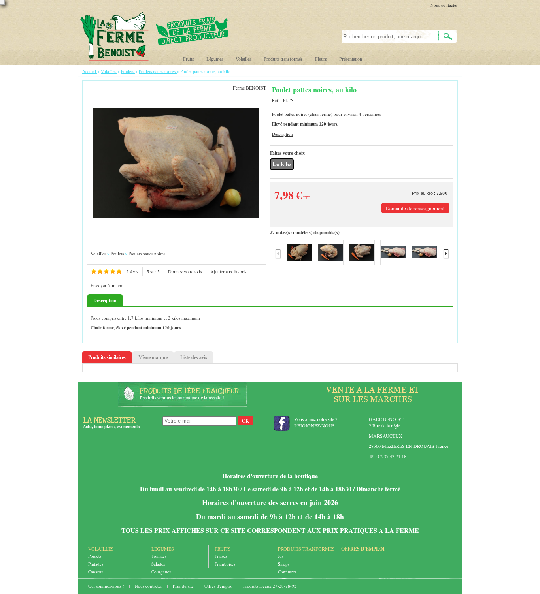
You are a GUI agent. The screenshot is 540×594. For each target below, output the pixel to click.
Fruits (188, 59)
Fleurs (321, 59)
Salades (158, 564)
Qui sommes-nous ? (106, 586)
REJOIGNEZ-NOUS (314, 425)
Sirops (283, 564)
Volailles (243, 59)
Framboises (225, 564)
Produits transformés (283, 59)
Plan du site (184, 586)
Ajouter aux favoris (228, 271)
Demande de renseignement (415, 208)
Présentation (350, 59)
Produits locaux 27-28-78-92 (269, 586)
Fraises (221, 556)
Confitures (287, 572)
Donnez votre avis (185, 271)
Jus (280, 556)
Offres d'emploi (363, 548)
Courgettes (161, 572)
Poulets (94, 556)
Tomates (158, 556)
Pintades (95, 564)
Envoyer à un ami (107, 285)
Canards (95, 572)
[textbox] (385, 36)
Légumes (214, 59)
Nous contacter (444, 5)
